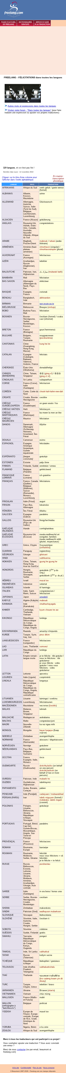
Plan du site (37, 1068)
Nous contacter (48, 1068)
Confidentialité (26, 1068)
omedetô (44, 597)
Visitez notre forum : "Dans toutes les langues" (29, 110)
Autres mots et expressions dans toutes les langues (32, 106)
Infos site (15, 1068)
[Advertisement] (28, 138)
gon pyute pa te (47, 303)
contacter (21, 1049)
